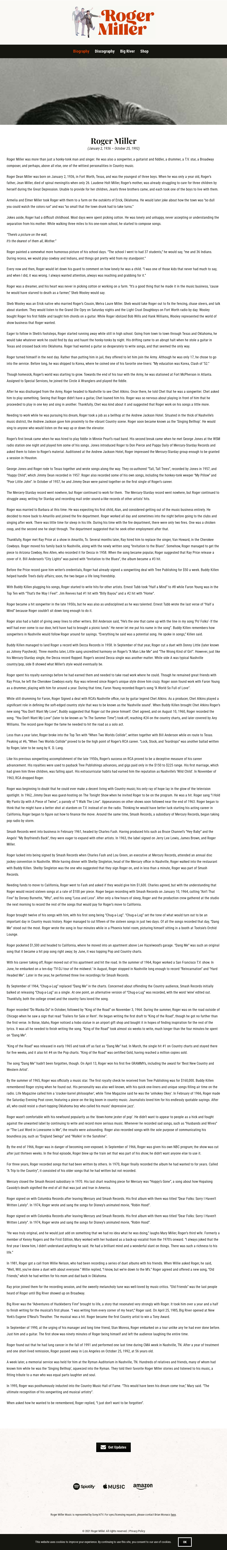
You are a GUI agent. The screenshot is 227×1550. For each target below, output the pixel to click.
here (173, 1514)
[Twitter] (120, 1467)
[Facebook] (107, 1467)
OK (185, 1542)
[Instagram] (93, 1467)
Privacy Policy (137, 1531)
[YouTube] (133, 1467)
